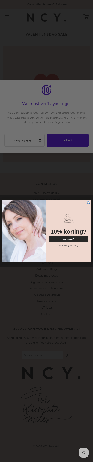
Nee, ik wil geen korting (68, 245)
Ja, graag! (68, 239)
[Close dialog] (88, 202)
